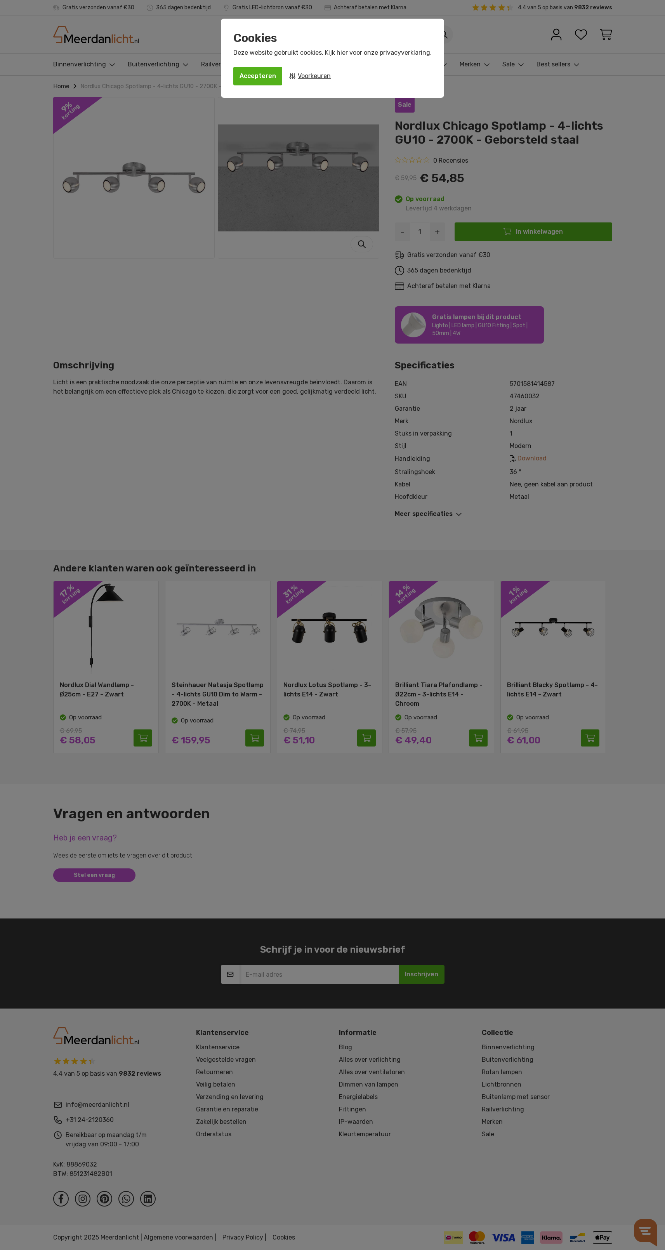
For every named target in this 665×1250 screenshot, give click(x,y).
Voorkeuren (314, 76)
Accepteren (258, 76)
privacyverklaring (405, 52)
